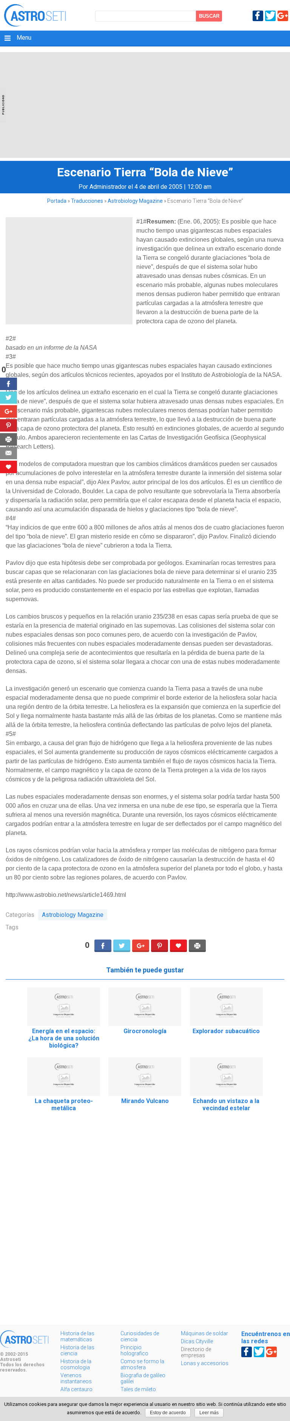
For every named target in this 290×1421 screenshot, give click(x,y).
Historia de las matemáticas (77, 1336)
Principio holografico (134, 1350)
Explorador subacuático (226, 1031)
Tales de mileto (138, 1389)
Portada (56, 201)
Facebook (257, 15)
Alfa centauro (76, 1389)
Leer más (209, 1412)
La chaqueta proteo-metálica (64, 1104)
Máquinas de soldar (204, 1333)
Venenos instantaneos (76, 1378)
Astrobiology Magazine (135, 201)
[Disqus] (145, 1224)
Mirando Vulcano (145, 1101)
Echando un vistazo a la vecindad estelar (226, 1104)
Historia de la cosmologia (75, 1364)
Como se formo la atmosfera (142, 1364)
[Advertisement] (145, 105)
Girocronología (145, 1031)
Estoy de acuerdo (168, 1412)
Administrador (107, 186)
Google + (282, 15)
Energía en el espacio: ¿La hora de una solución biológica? (63, 1038)
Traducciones (87, 201)
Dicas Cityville (197, 1341)
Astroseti (35, 15)
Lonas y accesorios (204, 1363)
